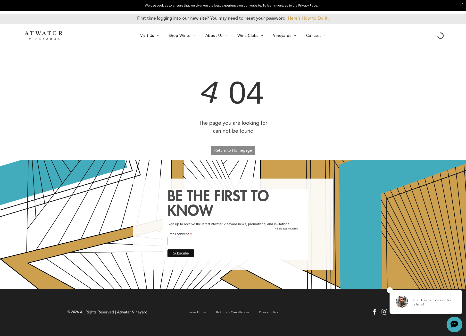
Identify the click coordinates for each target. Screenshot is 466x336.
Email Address (179, 234)
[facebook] (375, 312)
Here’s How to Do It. (308, 18)
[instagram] (384, 312)
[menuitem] (149, 36)
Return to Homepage (233, 151)
